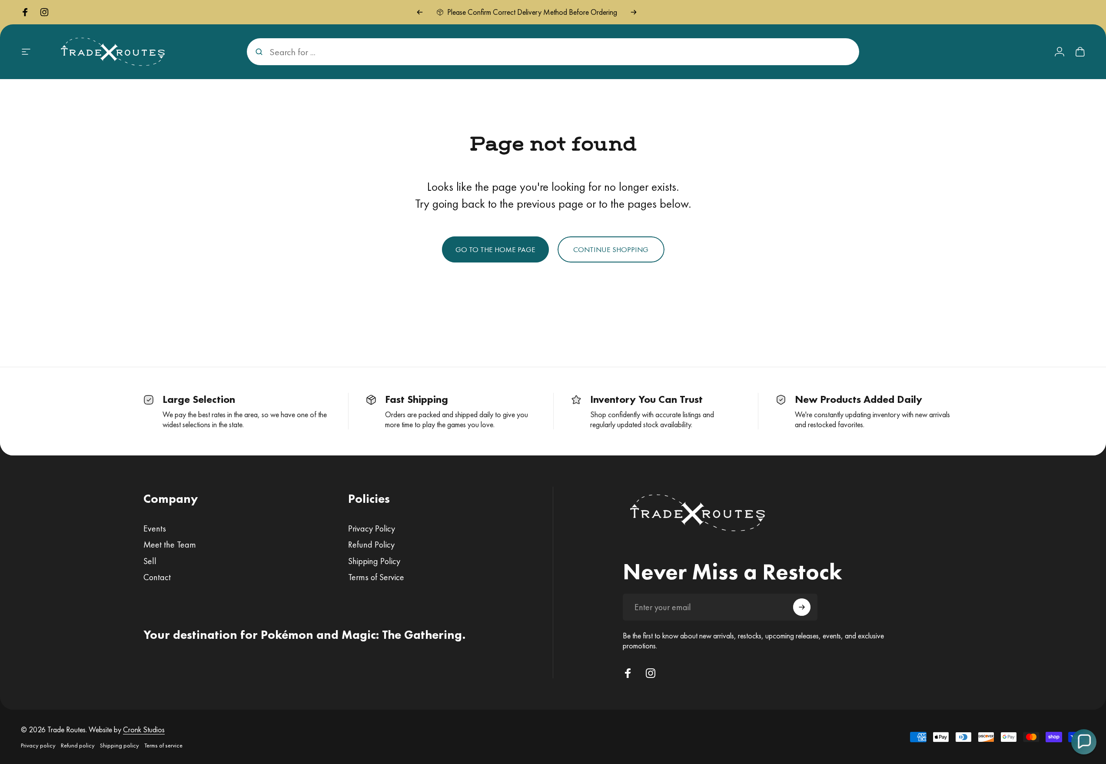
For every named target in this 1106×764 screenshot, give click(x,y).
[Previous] (419, 12)
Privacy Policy (371, 528)
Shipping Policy (374, 561)
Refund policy (78, 745)
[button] (1083, 741)
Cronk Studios (144, 729)
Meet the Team (169, 544)
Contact (157, 577)
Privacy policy (38, 745)
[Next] (633, 12)
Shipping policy (119, 745)
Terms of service (163, 745)
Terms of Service (376, 577)
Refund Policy (371, 544)
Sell (149, 561)
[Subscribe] (801, 607)
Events (154, 528)
